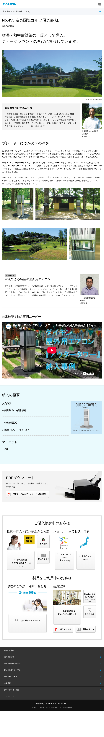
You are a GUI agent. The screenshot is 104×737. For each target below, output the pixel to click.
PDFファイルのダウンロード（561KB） (30, 494)
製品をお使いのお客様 (12, 670)
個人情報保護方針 (66, 707)
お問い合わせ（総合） (12, 690)
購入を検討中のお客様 (12, 663)
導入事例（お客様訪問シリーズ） (17, 11)
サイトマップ (9, 696)
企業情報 (7, 683)
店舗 (6, 449)
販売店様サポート (10, 677)
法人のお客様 (9, 657)
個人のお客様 (9, 650)
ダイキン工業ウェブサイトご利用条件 (45, 707)
